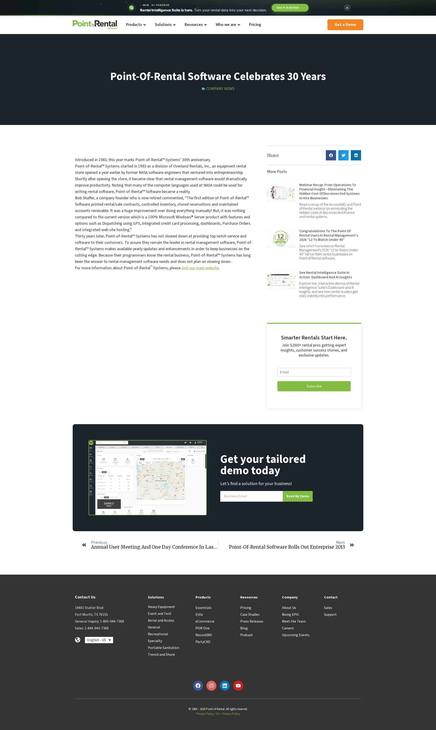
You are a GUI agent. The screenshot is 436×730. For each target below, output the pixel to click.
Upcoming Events (296, 635)
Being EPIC (290, 614)
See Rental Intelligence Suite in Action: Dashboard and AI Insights (325, 274)
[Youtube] (238, 686)
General (154, 627)
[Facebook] (198, 686)
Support (330, 614)
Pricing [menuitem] (255, 24)
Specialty (155, 640)
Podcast (246, 635)
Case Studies (250, 614)
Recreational (158, 634)
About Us (289, 607)
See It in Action (290, 7)
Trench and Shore (161, 654)
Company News (220, 89)
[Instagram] (211, 686)
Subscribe (314, 386)
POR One (203, 628)
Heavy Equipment (161, 606)
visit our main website (200, 268)
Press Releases (251, 621)
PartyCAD (203, 641)
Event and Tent (159, 613)
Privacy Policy (205, 714)
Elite (199, 614)
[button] (331, 155)
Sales (328, 607)
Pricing (245, 607)
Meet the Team (294, 621)
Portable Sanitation (163, 647)
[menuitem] (136, 25)
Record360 (204, 635)
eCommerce (205, 621)
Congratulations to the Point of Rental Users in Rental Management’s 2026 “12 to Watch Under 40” (328, 235)
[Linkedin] (225, 686)
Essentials (204, 607)
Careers (288, 628)
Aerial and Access (161, 620)
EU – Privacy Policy (228, 714)
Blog (244, 628)
